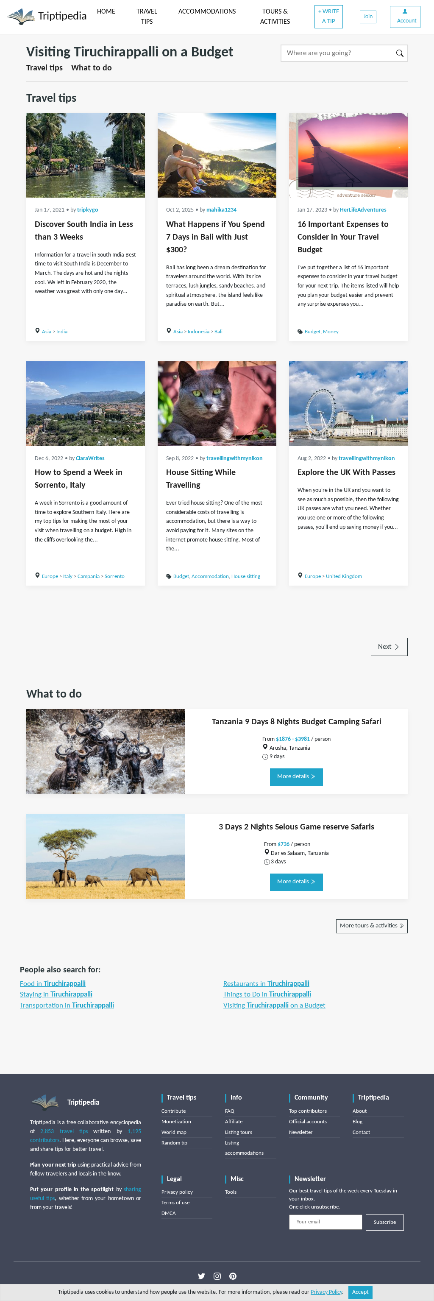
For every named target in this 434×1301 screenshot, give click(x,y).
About (360, 1111)
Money (331, 332)
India (61, 332)
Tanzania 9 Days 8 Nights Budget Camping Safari (296, 722)
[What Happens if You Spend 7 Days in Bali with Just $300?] (217, 155)
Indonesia (198, 332)
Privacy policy (177, 1192)
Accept (360, 1292)
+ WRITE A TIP (328, 16)
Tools (230, 1192)
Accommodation (210, 576)
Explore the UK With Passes (346, 473)
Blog (357, 1122)
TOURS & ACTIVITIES (275, 16)
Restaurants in (266, 984)
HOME (106, 11)
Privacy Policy (326, 1292)
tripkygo (87, 210)
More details (293, 776)
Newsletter (301, 1132)
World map (173, 1132)
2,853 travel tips (64, 1131)
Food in (53, 984)
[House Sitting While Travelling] (217, 403)
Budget (312, 332)
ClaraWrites (90, 458)
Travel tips (44, 68)
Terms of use (175, 1203)
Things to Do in (267, 994)
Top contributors (308, 1111)
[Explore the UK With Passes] (348, 403)
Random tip (174, 1143)
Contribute (173, 1111)
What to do (91, 68)
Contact (361, 1132)
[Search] (400, 53)
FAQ (229, 1111)
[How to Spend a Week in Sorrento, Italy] (85, 403)
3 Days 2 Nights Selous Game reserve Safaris (296, 827)
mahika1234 (221, 210)
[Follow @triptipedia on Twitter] (201, 1276)
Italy (67, 576)
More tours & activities (369, 926)
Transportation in (67, 1005)
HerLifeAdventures (363, 210)
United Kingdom (344, 576)
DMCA (168, 1213)
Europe (50, 576)
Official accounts (308, 1122)
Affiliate (233, 1122)
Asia (46, 332)
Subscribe (385, 1222)
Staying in (56, 994)
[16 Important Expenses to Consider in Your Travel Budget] (348, 155)
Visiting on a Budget (274, 1005)
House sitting (245, 576)
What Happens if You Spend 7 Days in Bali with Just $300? (215, 237)
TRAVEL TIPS (146, 16)
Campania (89, 576)
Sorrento (115, 576)
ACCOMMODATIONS (207, 11)
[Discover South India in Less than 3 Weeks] (85, 155)
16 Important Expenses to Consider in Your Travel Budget (343, 237)
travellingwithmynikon (234, 458)
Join (368, 17)
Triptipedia (61, 16)
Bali (218, 332)
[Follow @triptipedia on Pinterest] (233, 1276)
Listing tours (238, 1132)
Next (385, 646)
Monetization (176, 1122)
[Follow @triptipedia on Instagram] (217, 1276)
